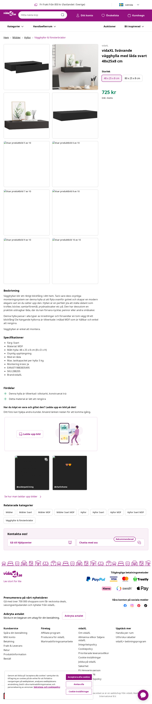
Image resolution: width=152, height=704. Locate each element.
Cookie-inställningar (89, 657)
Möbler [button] (9, 512)
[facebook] (125, 605)
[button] (59, 5)
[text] (109, 93)
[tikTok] (145, 605)
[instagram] (131, 605)
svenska (129, 4)
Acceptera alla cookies (79, 677)
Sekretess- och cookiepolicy (47, 687)
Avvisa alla (79, 684)
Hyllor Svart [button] (98, 512)
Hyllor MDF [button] (115, 512)
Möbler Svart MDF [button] (65, 512)
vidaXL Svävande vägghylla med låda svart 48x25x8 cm (124, 55)
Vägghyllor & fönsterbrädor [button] (19, 520)
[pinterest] (138, 605)
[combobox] (42, 15)
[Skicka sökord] (62, 14)
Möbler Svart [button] (25, 512)
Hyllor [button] (83, 512)
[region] (49, 685)
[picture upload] (69, 434)
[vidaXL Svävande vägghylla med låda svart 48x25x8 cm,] (26, 67)
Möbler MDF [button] (44, 512)
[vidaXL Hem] (10, 13)
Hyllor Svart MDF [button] (135, 512)
